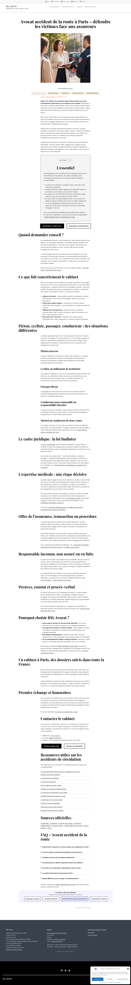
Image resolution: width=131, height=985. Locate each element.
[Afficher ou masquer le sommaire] (69, 160)
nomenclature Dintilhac (81, 545)
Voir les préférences (122, 979)
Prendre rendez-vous (51, 746)
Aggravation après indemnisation (52, 807)
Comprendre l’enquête (48, 782)
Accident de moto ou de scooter (52, 800)
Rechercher (83, 1)
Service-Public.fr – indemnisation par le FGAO (56, 580)
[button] (128, 969)
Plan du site (91, 932)
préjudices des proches (71, 547)
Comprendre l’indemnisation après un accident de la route (60, 771)
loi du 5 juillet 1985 (49, 444)
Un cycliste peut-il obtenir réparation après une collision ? (62, 862)
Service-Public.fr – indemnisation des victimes (67, 825)
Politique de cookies (104, 982)
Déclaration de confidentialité (115, 982)
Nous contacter (92, 935)
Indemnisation (65, 93)
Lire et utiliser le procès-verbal (51, 785)
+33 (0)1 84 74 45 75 (59, 939)
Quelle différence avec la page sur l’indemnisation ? (60, 878)
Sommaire (63, 160)
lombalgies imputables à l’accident (52, 503)
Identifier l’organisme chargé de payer (53, 796)
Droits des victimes (53, 93)
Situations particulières (92, 93)
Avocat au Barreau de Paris (14, 949)
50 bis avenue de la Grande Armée (57, 933)
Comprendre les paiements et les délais (54, 792)
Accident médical (51, 899)
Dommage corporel (54, 6)
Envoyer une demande (74, 746)
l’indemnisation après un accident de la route (60, 217)
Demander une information (78, 226)
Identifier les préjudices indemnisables (53, 789)
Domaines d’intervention (68, 6)
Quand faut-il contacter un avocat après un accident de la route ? (65, 847)
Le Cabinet (79, 6)
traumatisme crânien (74, 498)
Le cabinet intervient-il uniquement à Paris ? (58, 873)
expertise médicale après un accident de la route (65, 507)
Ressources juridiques (90, 6)
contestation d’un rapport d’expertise (53, 509)
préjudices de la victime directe (51, 547)
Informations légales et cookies (97, 929)
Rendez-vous (75, 1)
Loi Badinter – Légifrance (49, 823)
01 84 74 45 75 (55, 735)
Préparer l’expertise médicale (50, 774)
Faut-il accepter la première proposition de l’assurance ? (62, 852)
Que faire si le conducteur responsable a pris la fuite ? (61, 868)
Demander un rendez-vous (52, 226)
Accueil (42, 96)
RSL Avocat (11, 6)
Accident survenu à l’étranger (50, 803)
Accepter (97, 979)
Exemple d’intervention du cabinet (52, 810)
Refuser (110, 979)
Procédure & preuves (77, 93)
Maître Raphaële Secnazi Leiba (68, 646)
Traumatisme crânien (98, 899)
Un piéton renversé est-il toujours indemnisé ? (58, 857)
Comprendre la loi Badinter (50, 778)
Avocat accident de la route (39, 93)
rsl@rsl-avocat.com (55, 738)
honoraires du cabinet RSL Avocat (66, 712)
